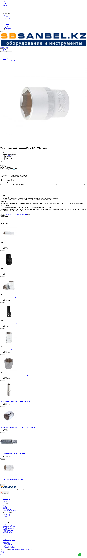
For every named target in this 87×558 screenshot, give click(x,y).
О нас (6, 16)
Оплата (6, 23)
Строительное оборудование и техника (11, 525)
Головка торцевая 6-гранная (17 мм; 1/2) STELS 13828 (14, 60)
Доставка (7, 24)
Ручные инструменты (7, 532)
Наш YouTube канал (7, 516)
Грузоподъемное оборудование (9, 526)
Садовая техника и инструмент (9, 533)
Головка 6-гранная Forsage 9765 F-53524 (9, 349)
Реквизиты (7, 17)
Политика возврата (7, 509)
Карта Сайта (5, 501)
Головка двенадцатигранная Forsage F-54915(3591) (11, 297)
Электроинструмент (7, 524)
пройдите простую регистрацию (20, 214)
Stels (7, 152)
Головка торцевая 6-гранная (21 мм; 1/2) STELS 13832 (12, 479)
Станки (4, 545)
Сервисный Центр (6, 499)
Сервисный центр (8, 18)
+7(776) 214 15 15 (6, 514)
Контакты (7, 19)
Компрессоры (5, 527)
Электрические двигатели (8, 546)
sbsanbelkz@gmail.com (7, 517)
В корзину (2, 165)
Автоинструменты (6, 58)
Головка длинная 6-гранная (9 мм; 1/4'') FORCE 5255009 (12, 453)
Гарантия (7, 25)
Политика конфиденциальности (9, 510)
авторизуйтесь (9, 214)
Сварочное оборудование (8, 530)
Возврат (6, 26)
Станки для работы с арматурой (9, 528)
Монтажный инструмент (8, 541)
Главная (4, 55)
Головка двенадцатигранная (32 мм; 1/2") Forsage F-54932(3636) (14, 375)
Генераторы (5, 536)
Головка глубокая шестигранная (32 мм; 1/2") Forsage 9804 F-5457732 (15, 401)
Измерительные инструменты (9, 535)
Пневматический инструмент (9, 547)
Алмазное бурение (6, 543)
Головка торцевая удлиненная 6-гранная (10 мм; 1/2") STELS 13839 (14, 244)
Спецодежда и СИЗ (7, 539)
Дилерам (7, 29)
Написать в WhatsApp (7, 515)
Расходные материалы (7, 531)
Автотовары (5, 56)
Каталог (4, 505)
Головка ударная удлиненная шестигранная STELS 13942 (12, 323)
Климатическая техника (8, 544)
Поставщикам (8, 28)
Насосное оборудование (8, 534)
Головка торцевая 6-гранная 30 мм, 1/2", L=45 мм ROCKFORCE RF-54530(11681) (17, 427)
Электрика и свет (6, 542)
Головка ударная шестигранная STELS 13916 (10, 270)
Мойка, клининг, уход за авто (9, 540)
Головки (4, 59)
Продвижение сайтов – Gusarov (26, 549)
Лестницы (5, 529)
